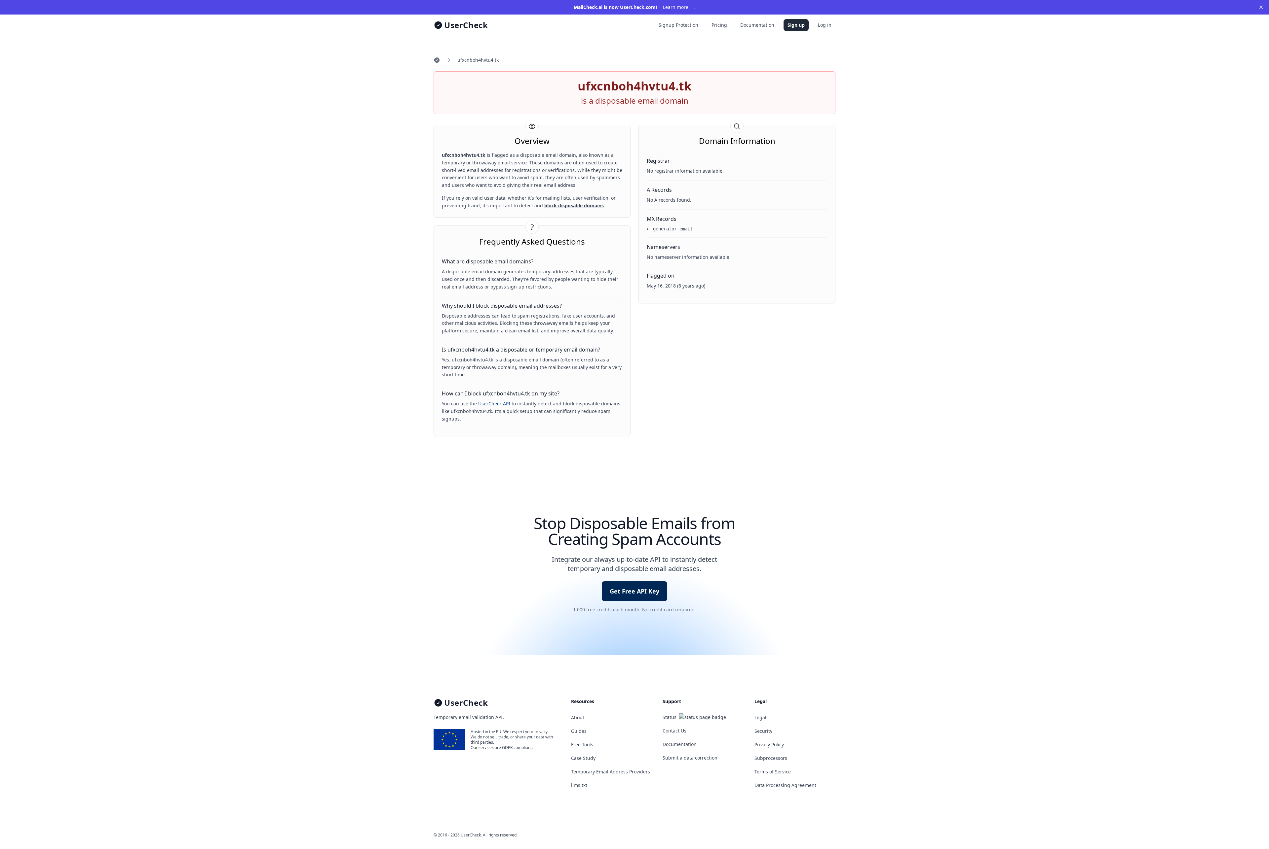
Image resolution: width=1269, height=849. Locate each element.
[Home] (437, 60)
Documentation (757, 25)
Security (763, 731)
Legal (760, 717)
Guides (579, 731)
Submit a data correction (690, 758)
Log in (824, 25)
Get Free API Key (634, 591)
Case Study (583, 758)
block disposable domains (574, 205)
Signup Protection (678, 25)
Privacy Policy (769, 744)
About (577, 717)
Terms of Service (772, 771)
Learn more (635, 7)
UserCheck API (495, 403)
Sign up (796, 25)
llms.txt (579, 785)
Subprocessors (770, 758)
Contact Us (674, 731)
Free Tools (582, 744)
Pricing (719, 25)
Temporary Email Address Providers (610, 771)
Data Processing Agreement (785, 785)
